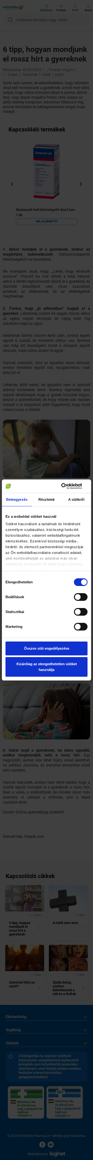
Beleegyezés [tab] (16, 499)
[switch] (81, 597)
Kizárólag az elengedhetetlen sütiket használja (46, 667)
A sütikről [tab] (76, 499)
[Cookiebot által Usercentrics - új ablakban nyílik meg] (67, 486)
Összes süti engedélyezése (46, 648)
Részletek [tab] (46, 499)
